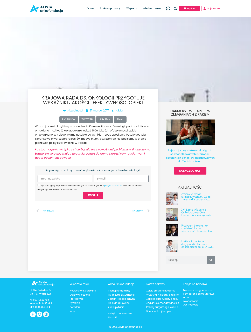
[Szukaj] (211, 260)
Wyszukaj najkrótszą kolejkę (162, 294)
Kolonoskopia (190, 301)
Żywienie (75, 303)
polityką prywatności (113, 185)
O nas (90, 8)
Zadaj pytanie (116, 307)
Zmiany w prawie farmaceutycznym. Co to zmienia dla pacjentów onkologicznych (196, 198)
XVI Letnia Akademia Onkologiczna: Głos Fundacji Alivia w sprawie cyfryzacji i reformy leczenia (197, 214)
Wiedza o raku (152, 8)
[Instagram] (39, 314)
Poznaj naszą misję (119, 290)
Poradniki (75, 307)
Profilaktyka (76, 299)
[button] (175, 8)
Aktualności (75, 110)
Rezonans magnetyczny (197, 290)
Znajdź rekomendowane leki (162, 303)
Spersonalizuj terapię (158, 311)
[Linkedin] (46, 314)
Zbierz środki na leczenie (160, 290)
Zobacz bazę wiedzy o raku (162, 299)
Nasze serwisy (155, 284)
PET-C (186, 297)
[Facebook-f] (33, 314)
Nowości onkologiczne (83, 290)
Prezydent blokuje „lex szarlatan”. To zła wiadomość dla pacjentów (197, 228)
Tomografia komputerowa (198, 294)
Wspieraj (131, 8)
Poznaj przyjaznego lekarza (162, 307)
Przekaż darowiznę (119, 303)
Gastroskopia (190, 304)
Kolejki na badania (195, 284)
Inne (72, 311)
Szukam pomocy (110, 8)
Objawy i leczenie (80, 294)
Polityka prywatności (120, 313)
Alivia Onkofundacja (121, 284)
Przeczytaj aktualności (121, 294)
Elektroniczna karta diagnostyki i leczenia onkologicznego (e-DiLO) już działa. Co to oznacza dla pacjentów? (196, 246)
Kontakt (112, 317)
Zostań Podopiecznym (121, 299)
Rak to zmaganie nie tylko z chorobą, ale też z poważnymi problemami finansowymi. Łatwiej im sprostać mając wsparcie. (92, 154)
